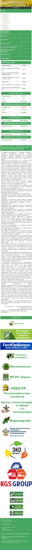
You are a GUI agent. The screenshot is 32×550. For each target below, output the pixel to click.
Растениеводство (6, 19)
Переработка (5, 27)
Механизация (5, 25)
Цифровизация (5, 28)
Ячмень (4, 98)
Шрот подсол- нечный (7, 134)
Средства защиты (6, 22)
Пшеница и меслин (6, 96)
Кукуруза (4, 101)
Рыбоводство (5, 17)
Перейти (24, 69)
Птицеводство (5, 15)
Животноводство (6, 14)
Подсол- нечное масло (7, 120)
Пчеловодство (5, 20)
